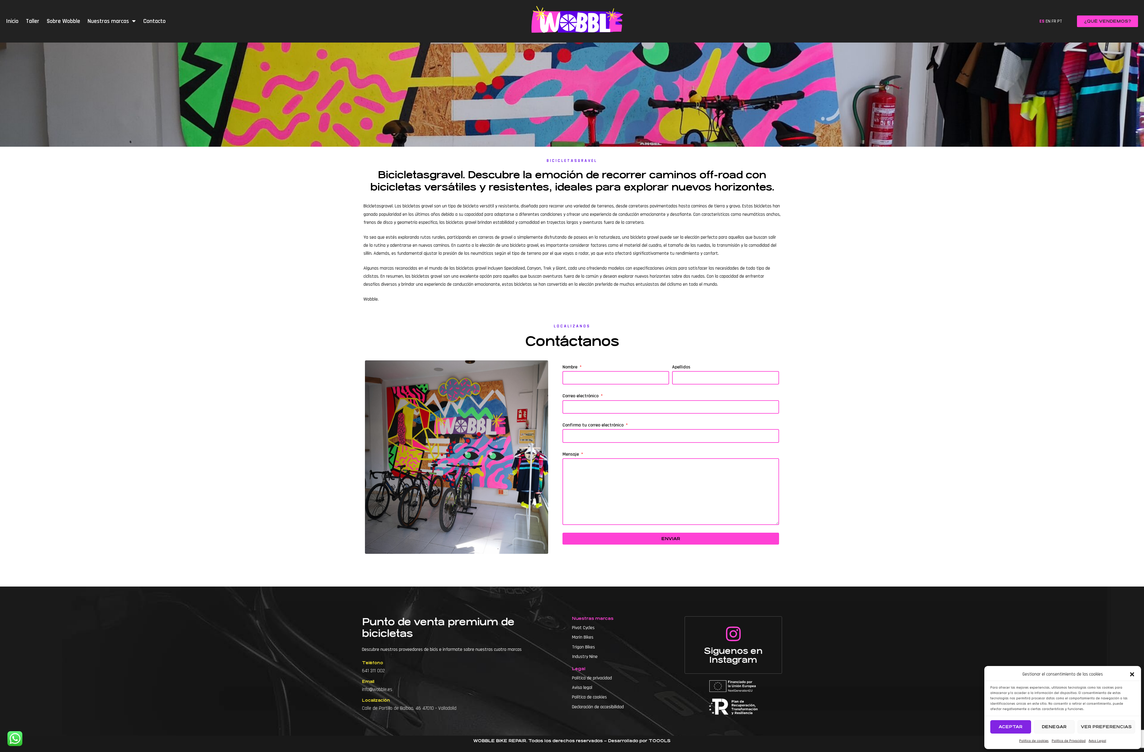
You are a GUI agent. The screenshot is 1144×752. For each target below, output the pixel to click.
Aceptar (1010, 726)
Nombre (570, 367)
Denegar (1054, 726)
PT (1059, 21)
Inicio (12, 21)
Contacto (154, 21)
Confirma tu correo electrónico (593, 425)
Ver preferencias (1106, 726)
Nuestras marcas (108, 21)
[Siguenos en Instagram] (733, 634)
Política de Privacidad (1069, 741)
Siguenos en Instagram (733, 655)
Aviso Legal (1097, 741)
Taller (32, 21)
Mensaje (571, 454)
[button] (1132, 674)
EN (1048, 21)
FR (1054, 21)
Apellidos (681, 367)
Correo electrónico (581, 396)
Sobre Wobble (63, 21)
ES (1041, 21)
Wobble (370, 299)
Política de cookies (1034, 741)
